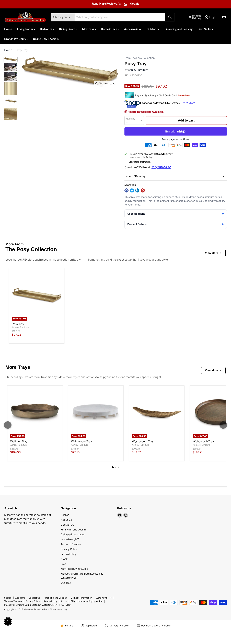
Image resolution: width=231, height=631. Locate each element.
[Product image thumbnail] (10, 66)
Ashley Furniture (138, 69)
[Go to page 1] (113, 467)
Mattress (88, 29)
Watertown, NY (70, 539)
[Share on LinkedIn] (137, 190)
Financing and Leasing (179, 29)
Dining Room (67, 29)
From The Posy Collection (139, 58)
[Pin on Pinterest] (143, 190)
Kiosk (64, 559)
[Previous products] (7, 425)
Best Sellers (205, 29)
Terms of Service (71, 544)
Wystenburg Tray (142, 441)
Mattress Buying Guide (74, 568)
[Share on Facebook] (126, 190)
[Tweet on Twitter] (132, 190)
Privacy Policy (69, 549)
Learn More (188, 103)
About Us (66, 519)
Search (65, 514)
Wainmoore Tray (81, 441)
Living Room (25, 29)
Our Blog (66, 582)
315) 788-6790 (161, 167)
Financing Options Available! (145, 111)
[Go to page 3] (118, 467)
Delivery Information (73, 534)
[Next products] (223, 425)
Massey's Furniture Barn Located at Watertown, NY (31, 604)
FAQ (63, 563)
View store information (140, 162)
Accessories (132, 29)
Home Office (109, 29)
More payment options (175, 139)
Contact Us (67, 524)
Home (8, 29)
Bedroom (46, 29)
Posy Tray (18, 324)
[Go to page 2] (115, 467)
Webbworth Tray (203, 441)
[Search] (170, 17)
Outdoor (152, 29)
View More (211, 252)
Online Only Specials (46, 39)
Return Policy (68, 554)
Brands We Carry (15, 39)
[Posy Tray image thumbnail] (10, 59)
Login (212, 17)
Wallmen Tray (18, 441)
